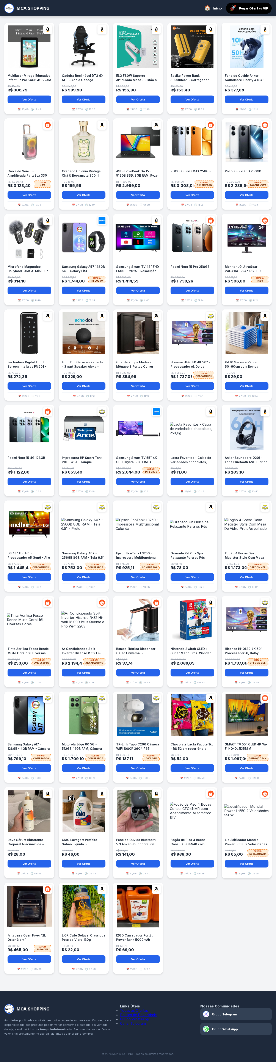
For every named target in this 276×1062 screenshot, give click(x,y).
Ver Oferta (29, 99)
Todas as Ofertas (134, 1010)
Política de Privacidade (138, 1015)
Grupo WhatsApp (134, 1019)
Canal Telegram (133, 1023)
